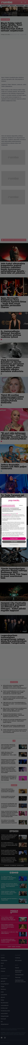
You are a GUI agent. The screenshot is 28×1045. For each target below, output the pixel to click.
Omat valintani (14, 541)
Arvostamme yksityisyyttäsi (8, 505)
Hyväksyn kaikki (14, 538)
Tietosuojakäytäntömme (14, 544)
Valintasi (21, 505)
